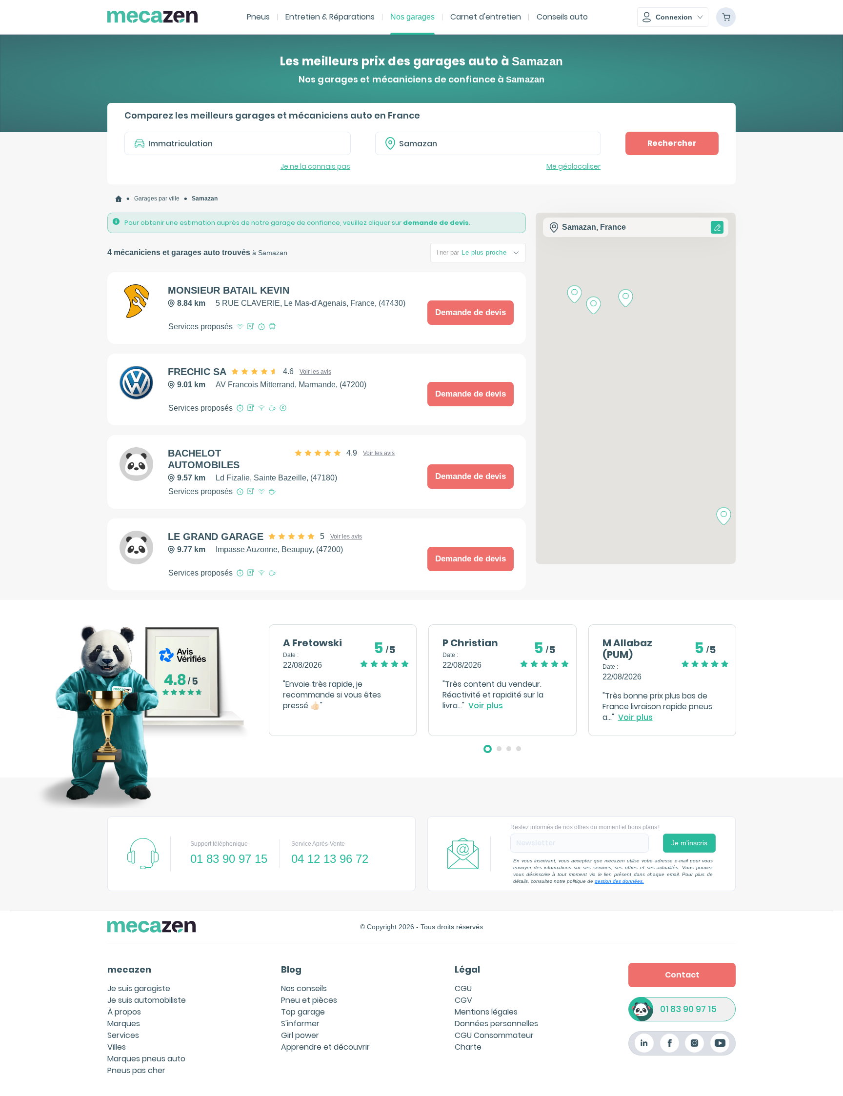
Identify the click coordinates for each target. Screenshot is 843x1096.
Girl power (300, 1035)
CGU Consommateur (494, 1035)
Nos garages (412, 17)
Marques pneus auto (146, 1058)
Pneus (258, 16)
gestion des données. (619, 881)
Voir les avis (315, 372)
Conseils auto (562, 16)
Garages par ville (157, 198)
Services (123, 1035)
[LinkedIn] (644, 1043)
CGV (463, 1000)
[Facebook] (669, 1043)
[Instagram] (694, 1043)
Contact (682, 974)
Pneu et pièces (309, 1000)
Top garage (303, 1011)
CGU (463, 988)
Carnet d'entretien (485, 16)
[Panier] (726, 17)
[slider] (263, 372)
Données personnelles (496, 1023)
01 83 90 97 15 (688, 1009)
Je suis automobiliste (146, 1000)
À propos (124, 1011)
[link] (118, 199)
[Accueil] (118, 199)
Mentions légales (486, 1011)
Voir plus (485, 705)
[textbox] (495, 143)
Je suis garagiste (138, 988)
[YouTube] (719, 1043)
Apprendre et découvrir (325, 1047)
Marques (123, 1023)
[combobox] (488, 143)
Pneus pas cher (136, 1070)
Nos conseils (304, 988)
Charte (468, 1047)
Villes (116, 1047)
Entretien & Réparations (330, 16)
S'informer (300, 1023)
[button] (672, 17)
